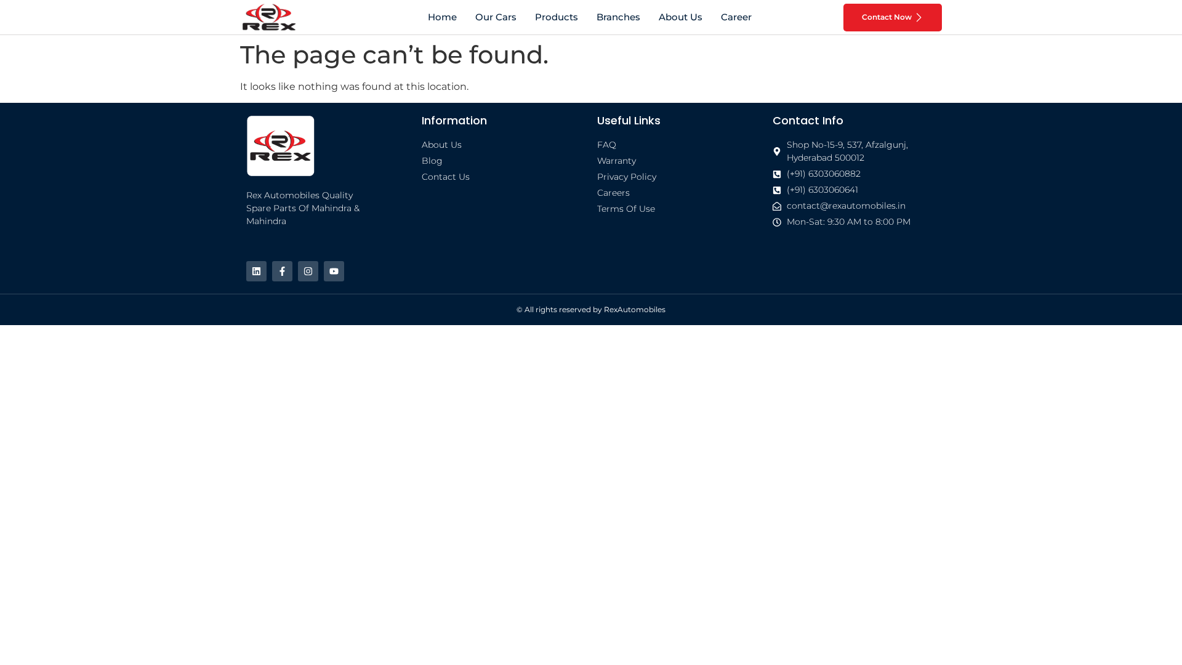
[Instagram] (308, 271)
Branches (618, 17)
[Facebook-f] (282, 271)
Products (556, 17)
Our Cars (496, 17)
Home (442, 17)
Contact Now (887, 17)
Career (736, 17)
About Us (680, 17)
